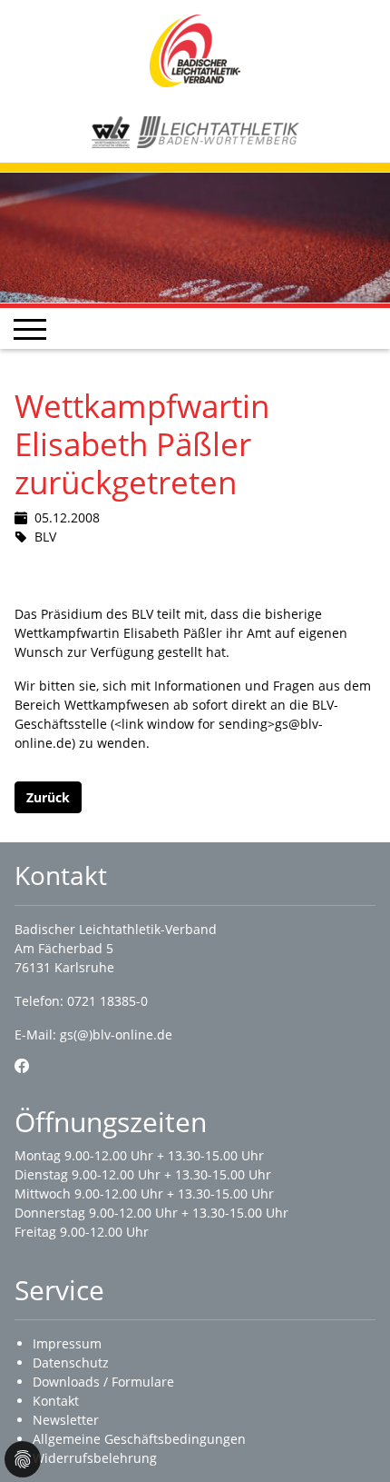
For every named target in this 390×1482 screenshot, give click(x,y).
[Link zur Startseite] (195, 49)
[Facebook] (22, 1066)
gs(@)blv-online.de (116, 1034)
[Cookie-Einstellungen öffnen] (23, 1459)
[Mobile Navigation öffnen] (30, 329)
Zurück (48, 797)
